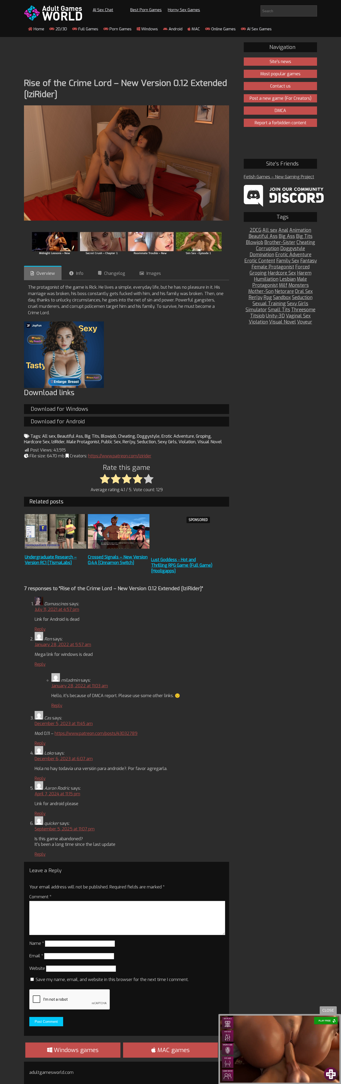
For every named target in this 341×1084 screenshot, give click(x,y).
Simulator (256, 310)
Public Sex (111, 442)
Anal (283, 230)
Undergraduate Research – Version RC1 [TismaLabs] (51, 559)
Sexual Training (269, 304)
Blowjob (108, 436)
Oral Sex (304, 291)
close (328, 1010)
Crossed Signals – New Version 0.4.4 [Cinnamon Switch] (118, 559)
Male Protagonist (82, 442)
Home (38, 29)
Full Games (87, 29)
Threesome (303, 310)
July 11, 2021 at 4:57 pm (57, 609)
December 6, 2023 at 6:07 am (64, 759)
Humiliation (266, 279)
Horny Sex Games (184, 10)
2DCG (255, 230)
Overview (45, 273)
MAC (195, 29)
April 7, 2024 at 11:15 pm (57, 794)
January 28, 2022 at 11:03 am (79, 686)
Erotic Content (259, 261)
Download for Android (58, 421)
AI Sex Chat (103, 10)
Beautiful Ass (70, 436)
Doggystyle (148, 436)
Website (37, 968)
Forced (302, 267)
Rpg (267, 298)
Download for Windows (59, 409)
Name (36, 943)
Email (36, 956)
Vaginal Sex (298, 316)
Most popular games (280, 74)
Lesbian (287, 279)
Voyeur (304, 322)
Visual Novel (209, 442)
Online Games (223, 29)
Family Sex (287, 261)
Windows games (75, 1050)
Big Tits (92, 436)
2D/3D (60, 29)
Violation (187, 442)
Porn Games (120, 29)
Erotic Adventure (177, 436)
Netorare (284, 291)
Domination (262, 255)
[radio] (105, 479)
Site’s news (280, 61)
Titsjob (257, 316)
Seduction (146, 442)
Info (79, 273)
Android (175, 29)
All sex (48, 436)
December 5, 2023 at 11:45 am (64, 723)
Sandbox (282, 298)
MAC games (173, 1050)
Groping (203, 436)
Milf (283, 285)
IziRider (57, 442)
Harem (304, 273)
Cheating (126, 436)
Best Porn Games (146, 10)
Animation (300, 230)
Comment (40, 897)
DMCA (280, 110)
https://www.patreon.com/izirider (119, 456)
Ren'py (129, 442)
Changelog (114, 273)
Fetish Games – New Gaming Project (279, 177)
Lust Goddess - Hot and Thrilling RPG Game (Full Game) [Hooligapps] (181, 565)
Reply (40, 629)
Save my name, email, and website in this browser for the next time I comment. (112, 979)
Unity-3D (275, 316)
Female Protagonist (272, 267)
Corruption (267, 249)
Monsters (299, 285)
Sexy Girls (167, 442)
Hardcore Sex (37, 442)
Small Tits (279, 310)
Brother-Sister (279, 242)
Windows (149, 29)
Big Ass (287, 236)
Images (154, 273)
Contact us (280, 86)
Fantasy (308, 261)
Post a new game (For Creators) (280, 98)
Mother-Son (261, 291)
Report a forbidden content (280, 123)
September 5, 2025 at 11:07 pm (65, 829)
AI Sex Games (259, 29)
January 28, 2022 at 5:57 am (63, 644)
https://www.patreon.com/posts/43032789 (96, 733)
